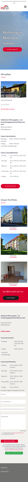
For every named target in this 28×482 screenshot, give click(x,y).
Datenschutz (5, 471)
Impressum (4, 467)
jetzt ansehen (13, 229)
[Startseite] (5, 7)
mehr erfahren (11, 298)
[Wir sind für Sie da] (13, 97)
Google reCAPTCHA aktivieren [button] (14, 453)
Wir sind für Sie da (6, 100)
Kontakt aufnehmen (10, 186)
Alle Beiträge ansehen (8, 109)
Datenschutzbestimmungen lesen (14, 449)
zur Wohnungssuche (12, 49)
